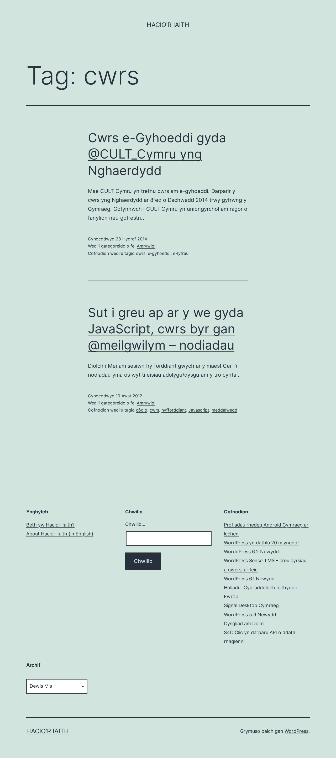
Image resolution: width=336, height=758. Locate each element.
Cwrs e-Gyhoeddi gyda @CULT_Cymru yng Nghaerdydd (157, 154)
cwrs (140, 253)
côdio (141, 410)
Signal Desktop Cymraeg (251, 605)
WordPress (296, 731)
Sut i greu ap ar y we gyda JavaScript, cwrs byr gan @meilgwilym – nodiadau (166, 329)
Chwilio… (135, 524)
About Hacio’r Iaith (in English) (59, 533)
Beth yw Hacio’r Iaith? (50, 525)
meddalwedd (224, 410)
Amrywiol (146, 246)
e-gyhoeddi (159, 253)
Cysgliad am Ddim (244, 623)
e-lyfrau (180, 253)
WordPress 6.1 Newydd (249, 578)
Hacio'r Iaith (168, 25)
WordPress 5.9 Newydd (250, 614)
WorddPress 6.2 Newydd (251, 551)
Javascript (198, 410)
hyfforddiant (173, 410)
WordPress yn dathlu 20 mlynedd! (261, 542)
